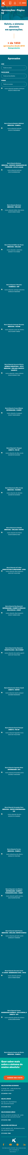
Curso (3, 80)
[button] (11, 3)
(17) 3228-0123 (6, 1106)
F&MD (17, 1151)
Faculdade (5, 72)
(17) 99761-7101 (6, 1093)
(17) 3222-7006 (6, 1133)
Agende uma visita (15, 1078)
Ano (2, 64)
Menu (24, 3)
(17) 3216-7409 (6, 1120)
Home (2, 6)
